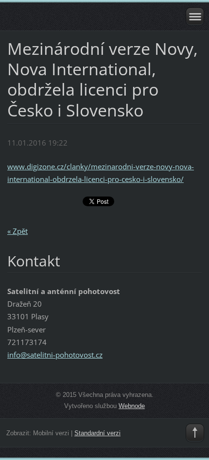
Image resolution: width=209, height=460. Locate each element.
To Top (195, 433)
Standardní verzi (97, 433)
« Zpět (17, 231)
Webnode (132, 406)
